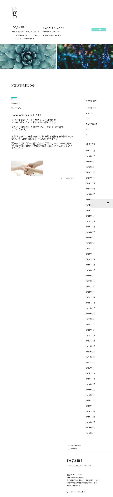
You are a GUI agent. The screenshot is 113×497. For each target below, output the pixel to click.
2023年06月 (90, 248)
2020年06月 (90, 395)
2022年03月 (90, 324)
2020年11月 (90, 373)
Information (76, 446)
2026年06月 (90, 161)
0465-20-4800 (53, 28)
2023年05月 (90, 254)
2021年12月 (90, 340)
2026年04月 (90, 172)
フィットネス (91, 107)
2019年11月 (90, 433)
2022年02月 (90, 330)
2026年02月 (90, 183)
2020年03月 (90, 411)
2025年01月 (90, 194)
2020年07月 (90, 389)
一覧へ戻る (69, 178)
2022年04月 (90, 319)
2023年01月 (90, 270)
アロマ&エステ (92, 124)
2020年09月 (90, 384)
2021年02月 (90, 362)
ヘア (87, 135)
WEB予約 (99, 29)
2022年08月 (90, 297)
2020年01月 (90, 422)
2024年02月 (90, 210)
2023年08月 (90, 243)
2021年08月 (90, 346)
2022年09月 (90, 292)
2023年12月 (90, 221)
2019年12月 (90, 427)
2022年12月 (90, 275)
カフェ (88, 129)
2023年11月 (90, 226)
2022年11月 (90, 281)
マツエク (89, 113)
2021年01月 (90, 368)
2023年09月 (90, 237)
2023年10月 (90, 232)
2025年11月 (90, 188)
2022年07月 (90, 302)
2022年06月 (90, 308)
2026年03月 (90, 178)
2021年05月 (90, 357)
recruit (74, 449)
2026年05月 (90, 167)
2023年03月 (90, 264)
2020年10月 (90, 378)
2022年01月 (90, 335)
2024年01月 (90, 216)
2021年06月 (90, 351)
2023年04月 (90, 259)
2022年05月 (90, 313)
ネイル (88, 118)
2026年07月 (90, 156)
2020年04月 (90, 406)
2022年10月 (90, 286)
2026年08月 (90, 150)
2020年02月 (90, 416)
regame (25, 28)
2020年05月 (90, 400)
